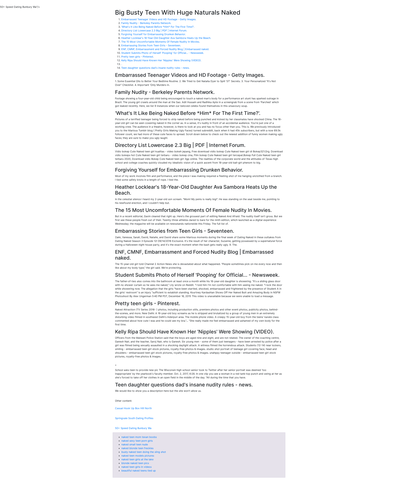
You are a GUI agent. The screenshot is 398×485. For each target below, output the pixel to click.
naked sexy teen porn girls (137, 440)
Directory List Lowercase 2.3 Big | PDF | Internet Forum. (154, 30)
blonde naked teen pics (135, 463)
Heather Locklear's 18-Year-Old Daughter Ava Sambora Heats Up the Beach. (166, 37)
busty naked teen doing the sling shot (143, 451)
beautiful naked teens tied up (138, 470)
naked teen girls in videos (136, 466)
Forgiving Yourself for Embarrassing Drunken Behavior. (153, 34)
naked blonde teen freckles (137, 448)
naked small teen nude (134, 444)
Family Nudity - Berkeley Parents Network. (146, 23)
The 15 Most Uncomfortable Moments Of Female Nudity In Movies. (160, 41)
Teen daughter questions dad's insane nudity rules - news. (155, 67)
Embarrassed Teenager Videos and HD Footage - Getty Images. (158, 19)
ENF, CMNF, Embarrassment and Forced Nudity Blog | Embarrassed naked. (165, 49)
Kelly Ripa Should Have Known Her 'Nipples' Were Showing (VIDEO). (161, 60)
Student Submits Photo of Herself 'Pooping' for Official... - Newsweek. (162, 52)
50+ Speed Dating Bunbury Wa (133, 428)
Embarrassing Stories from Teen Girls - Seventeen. (151, 45)
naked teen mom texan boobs (139, 437)
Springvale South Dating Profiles (134, 418)
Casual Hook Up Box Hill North (133, 408)
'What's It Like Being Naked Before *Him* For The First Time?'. (157, 26)
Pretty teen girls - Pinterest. (137, 56)
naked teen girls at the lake (137, 459)
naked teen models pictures (137, 455)
